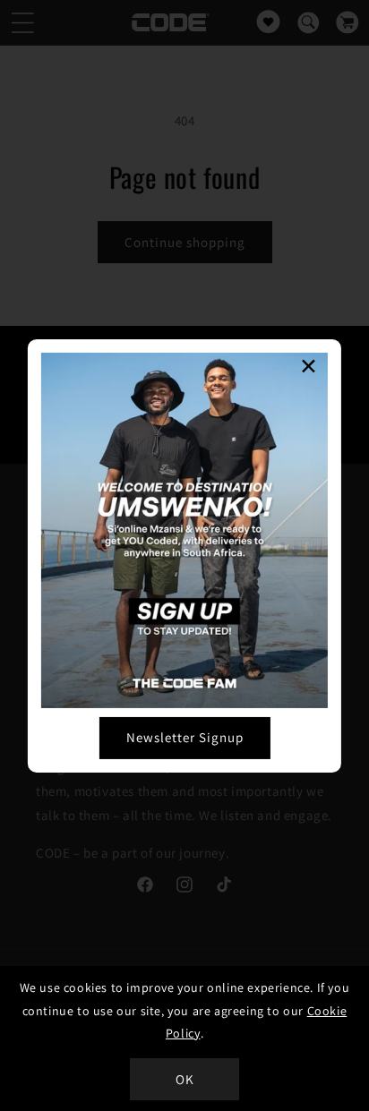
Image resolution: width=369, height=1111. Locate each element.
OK (185, 1079)
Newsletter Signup (185, 737)
